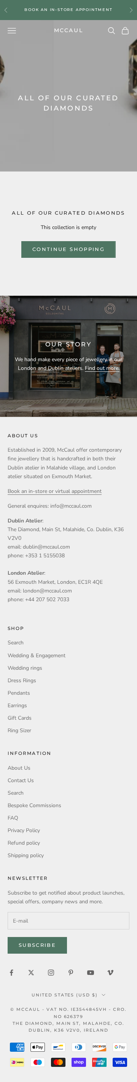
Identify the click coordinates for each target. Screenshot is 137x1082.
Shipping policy (26, 855)
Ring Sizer (19, 730)
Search (16, 642)
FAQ (13, 818)
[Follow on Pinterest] (71, 972)
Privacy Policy (24, 830)
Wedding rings (25, 668)
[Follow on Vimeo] (110, 972)
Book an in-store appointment (68, 9)
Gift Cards (20, 718)
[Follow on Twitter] (31, 972)
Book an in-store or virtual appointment (55, 491)
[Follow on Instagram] (51, 972)
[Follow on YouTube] (90, 972)
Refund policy (24, 843)
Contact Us (21, 780)
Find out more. (102, 368)
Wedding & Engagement (36, 655)
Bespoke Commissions (34, 805)
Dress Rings (22, 680)
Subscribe (37, 945)
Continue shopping (68, 249)
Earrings (17, 705)
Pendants (19, 693)
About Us (19, 768)
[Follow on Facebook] (11, 972)
